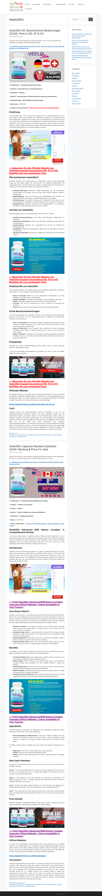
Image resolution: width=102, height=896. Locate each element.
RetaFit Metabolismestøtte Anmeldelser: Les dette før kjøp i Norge (81, 57)
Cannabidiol (75, 75)
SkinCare (27, 4)
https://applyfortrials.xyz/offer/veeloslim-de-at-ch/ (31, 404)
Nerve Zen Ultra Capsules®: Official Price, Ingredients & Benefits (80, 42)
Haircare (74, 86)
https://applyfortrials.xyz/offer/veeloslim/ (27, 856)
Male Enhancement (61, 4)
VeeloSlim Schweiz (22, 436)
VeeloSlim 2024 (20, 884)
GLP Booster (75, 83)
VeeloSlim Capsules (52, 884)
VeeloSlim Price (21, 886)
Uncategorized (14, 882)
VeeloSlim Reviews (30, 886)
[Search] (91, 19)
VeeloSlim (13, 434)
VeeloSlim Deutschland (22, 434)
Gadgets (74, 78)
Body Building (36, 4)
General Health (47, 4)
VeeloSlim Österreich (57, 434)
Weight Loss (81, 4)
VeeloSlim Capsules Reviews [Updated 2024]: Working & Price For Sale (32, 448)
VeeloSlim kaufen (32, 434)
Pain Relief (72, 4)
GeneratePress (61, 893)
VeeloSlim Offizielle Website (44, 434)
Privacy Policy (28, 8)
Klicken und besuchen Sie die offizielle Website (44, 108)
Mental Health (76, 91)
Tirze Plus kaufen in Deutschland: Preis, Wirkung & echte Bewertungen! (82, 36)
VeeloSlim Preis (13, 436)
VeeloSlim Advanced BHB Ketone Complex (35, 884)
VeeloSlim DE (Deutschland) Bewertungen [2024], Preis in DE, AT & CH (34, 32)
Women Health (76, 103)
